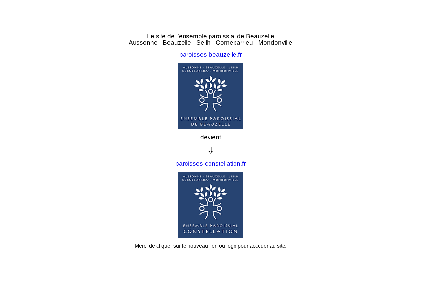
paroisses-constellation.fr (210, 163)
